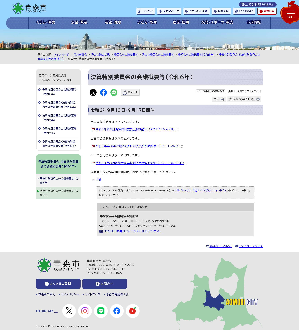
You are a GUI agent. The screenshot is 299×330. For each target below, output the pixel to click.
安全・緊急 (79, 22)
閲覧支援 (223, 11)
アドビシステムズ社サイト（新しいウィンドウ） (200, 190)
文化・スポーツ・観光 (217, 22)
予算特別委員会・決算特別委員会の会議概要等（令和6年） (59, 104)
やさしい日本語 (199, 11)
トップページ (62, 54)
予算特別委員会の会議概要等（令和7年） (59, 130)
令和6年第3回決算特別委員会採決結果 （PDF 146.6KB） (135, 129)
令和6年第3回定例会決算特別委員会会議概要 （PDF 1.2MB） (138, 146)
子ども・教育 (147, 22)
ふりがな (148, 11)
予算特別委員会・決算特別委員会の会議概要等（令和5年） (59, 143)
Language (246, 11)
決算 (99, 179)
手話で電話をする (117, 294)
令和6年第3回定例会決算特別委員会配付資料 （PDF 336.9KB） (140, 163)
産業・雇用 (181, 22)
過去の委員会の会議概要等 (158, 54)
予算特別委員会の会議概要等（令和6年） (59, 91)
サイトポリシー (70, 294)
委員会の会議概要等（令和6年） (196, 54)
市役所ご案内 (46, 294)
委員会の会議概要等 (126, 54)
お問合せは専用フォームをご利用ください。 (133, 231)
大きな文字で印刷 (241, 99)
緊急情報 (269, 11)
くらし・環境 (45, 22)
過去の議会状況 (100, 54)
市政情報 (254, 22)
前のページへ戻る (220, 246)
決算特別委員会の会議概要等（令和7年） (59, 117)
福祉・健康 (113, 22)
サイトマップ (92, 294)
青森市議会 (80, 54)
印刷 (216, 99)
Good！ (133, 92)
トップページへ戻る (251, 246)
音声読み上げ (171, 11)
